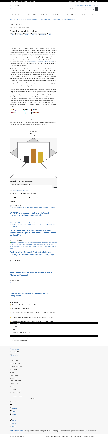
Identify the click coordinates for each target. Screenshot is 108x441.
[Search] (96, 9)
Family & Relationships (15, 380)
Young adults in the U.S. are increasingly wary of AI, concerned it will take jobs (33, 313)
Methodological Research (16, 396)
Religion (12, 372)
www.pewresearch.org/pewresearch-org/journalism (41, 61)
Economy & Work (14, 383)
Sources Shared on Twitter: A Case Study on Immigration (29, 294)
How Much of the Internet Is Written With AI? (25, 305)
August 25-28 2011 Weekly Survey (21, 332)
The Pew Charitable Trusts (85, 431)
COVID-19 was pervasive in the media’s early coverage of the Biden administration (30, 214)
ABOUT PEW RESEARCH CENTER (16, 430)
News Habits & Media (15, 393)
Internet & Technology (15, 390)
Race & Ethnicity (14, 369)
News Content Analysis (17, 190)
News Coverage (26, 190)
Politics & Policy (14, 360)
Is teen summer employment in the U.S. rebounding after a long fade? (32, 321)
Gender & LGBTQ (14, 378)
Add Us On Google (15, 38)
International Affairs (15, 363)
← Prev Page (33, 131)
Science (12, 386)
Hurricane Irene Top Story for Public (20, 27)
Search (72, 8)
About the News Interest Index (20, 340)
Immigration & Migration (16, 366)
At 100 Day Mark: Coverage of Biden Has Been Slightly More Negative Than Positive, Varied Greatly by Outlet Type (33, 232)
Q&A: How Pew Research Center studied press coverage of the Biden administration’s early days (32, 253)
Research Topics (17, 14)
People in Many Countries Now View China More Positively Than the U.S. (33, 317)
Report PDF (15, 326)
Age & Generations (14, 375)
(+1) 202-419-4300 (14, 355)
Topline (14, 329)
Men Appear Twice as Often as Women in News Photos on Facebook (31, 273)
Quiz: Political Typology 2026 (20, 308)
